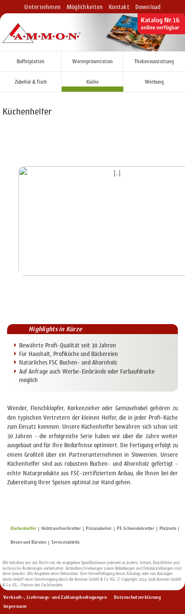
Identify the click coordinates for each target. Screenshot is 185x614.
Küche (92, 82)
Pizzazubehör (99, 528)
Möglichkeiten (84, 6)
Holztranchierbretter (61, 528)
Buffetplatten (31, 61)
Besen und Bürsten (28, 542)
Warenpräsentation (92, 61)
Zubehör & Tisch (31, 82)
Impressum (15, 606)
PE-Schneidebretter (136, 528)
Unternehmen (42, 6)
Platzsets (167, 528)
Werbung (154, 82)
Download (148, 6)
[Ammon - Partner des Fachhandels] (41, 33)
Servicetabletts (65, 542)
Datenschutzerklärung (137, 597)
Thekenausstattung (154, 61)
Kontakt (119, 6)
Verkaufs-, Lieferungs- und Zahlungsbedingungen (55, 597)
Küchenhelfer (23, 528)
